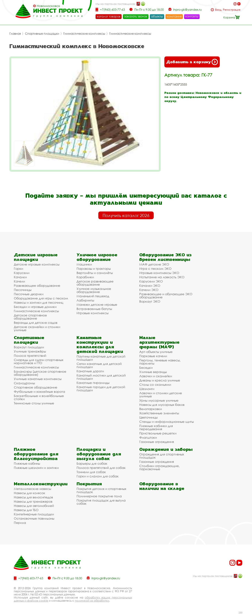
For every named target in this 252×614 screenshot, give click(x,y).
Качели (19, 281)
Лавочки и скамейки (155, 376)
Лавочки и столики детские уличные (160, 394)
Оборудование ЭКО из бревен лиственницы (165, 257)
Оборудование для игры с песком (41, 298)
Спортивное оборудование (35, 387)
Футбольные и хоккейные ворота (39, 391)
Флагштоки (148, 437)
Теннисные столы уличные (34, 403)
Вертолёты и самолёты (95, 272)
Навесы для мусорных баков (161, 404)
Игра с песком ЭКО (155, 268)
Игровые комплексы (92, 313)
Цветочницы (148, 417)
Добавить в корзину (188, 62)
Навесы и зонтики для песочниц (38, 302)
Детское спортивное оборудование (30, 317)
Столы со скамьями (155, 384)
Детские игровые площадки (36, 257)
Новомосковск (48, 6)
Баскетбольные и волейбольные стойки (39, 397)
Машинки (84, 264)
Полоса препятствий (30, 355)
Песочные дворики (28, 294)
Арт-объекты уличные (155, 351)
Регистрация (231, 9)
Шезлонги (146, 388)
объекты (157, 16)
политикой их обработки (92, 600)
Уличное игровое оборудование (97, 257)
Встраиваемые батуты (94, 308)
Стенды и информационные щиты (166, 421)
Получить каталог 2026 (126, 215)
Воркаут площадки (29, 347)
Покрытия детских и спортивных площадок (101, 490)
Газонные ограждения (156, 441)
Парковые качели (153, 356)
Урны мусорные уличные (158, 400)
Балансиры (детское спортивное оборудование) (40, 373)
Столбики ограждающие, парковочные (159, 467)
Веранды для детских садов (35, 322)
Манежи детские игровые (97, 304)
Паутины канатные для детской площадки (101, 358)
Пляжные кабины (27, 463)
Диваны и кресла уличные (159, 380)
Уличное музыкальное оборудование (94, 290)
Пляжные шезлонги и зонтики (36, 467)
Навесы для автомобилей (34, 505)
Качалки (20, 277)
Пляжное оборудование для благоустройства (36, 454)
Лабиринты (85, 300)
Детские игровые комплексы (36, 264)
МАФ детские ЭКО (154, 264)
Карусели (21, 272)
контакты (191, 16)
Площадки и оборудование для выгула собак (99, 454)
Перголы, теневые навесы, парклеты (160, 362)
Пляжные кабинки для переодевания (156, 427)
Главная (15, 33)
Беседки (146, 367)
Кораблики (85, 277)
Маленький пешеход (93, 296)
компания (174, 16)
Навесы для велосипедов (33, 497)
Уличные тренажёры (30, 351)
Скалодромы (24, 383)
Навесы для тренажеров (33, 501)
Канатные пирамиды (93, 382)
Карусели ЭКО (151, 281)
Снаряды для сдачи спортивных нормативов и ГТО (38, 361)
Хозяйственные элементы (159, 413)
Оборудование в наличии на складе (161, 486)
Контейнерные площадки (34, 514)
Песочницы (22, 289)
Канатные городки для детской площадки (101, 388)
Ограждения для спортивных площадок (161, 456)
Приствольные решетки (157, 433)
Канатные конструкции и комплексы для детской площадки (100, 344)
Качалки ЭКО (149, 285)
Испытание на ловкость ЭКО (161, 277)
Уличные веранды (153, 371)
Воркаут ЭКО (149, 301)
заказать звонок (135, 16)
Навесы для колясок (29, 493)
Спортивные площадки (42, 33)
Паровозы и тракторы (94, 268)
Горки (18, 268)
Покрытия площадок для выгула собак (101, 502)
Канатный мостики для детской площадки (101, 377)
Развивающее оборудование (37, 285)
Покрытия (89, 483)
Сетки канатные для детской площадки (99, 365)
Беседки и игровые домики (35, 306)
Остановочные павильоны (34, 518)
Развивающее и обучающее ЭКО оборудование (165, 295)
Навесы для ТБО (26, 509)
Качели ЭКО (148, 289)
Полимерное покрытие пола (99, 496)
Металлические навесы (32, 488)
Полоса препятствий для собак (101, 467)
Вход (218, 9)
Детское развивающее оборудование (95, 283)
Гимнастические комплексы (84, 33)
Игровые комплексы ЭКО (159, 272)
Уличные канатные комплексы (37, 378)
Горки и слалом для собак (98, 476)
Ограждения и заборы (166, 449)
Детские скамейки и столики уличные (37, 328)
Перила (20, 522)
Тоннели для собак (91, 471)
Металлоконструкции (41, 483)
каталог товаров (108, 16)
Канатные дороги (90, 371)
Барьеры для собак (92, 463)
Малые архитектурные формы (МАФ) (159, 342)
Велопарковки (150, 408)
